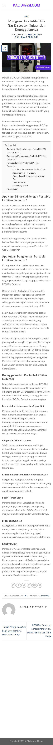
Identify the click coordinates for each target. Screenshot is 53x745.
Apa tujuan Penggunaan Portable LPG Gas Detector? (27, 158)
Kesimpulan (12, 189)
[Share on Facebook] (18, 585)
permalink (45, 596)
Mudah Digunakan (20, 185)
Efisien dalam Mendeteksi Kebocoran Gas (28, 177)
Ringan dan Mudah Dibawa (24, 173)
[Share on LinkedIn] (39, 585)
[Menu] (4, 5)
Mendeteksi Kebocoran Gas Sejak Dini (29, 169)
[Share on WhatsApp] (13, 585)
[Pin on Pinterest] (34, 585)
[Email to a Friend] (29, 585)
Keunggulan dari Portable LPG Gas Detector (23, 165)
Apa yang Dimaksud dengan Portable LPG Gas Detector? (26, 151)
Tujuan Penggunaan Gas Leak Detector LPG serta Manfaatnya (14, 630)
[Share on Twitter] (23, 585)
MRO (26, 16)
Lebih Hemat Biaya (21, 182)
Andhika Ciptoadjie (26, 37)
